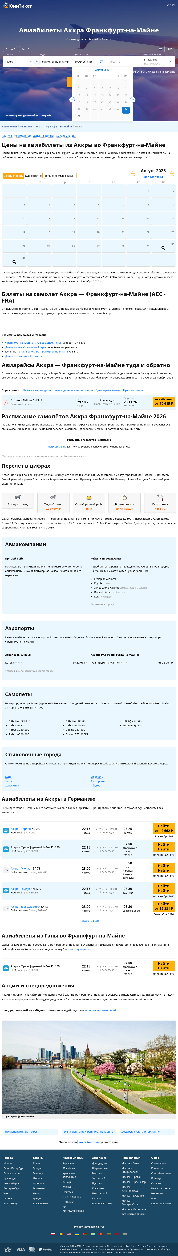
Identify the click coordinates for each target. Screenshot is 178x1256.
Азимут (67, 1187)
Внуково (97, 1173)
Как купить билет (161, 1203)
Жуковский (98, 1178)
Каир (8, 776)
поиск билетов (88, 1142)
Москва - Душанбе (133, 1195)
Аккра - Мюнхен (22, 868)
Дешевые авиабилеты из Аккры (25, 347)
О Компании (158, 1163)
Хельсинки (12, 785)
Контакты (157, 1168)
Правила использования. (141, 1249)
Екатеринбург (11, 1188)
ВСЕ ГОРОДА (10, 1203)
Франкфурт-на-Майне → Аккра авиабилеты (33, 342)
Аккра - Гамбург (22, 889)
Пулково (97, 1183)
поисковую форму (79, 949)
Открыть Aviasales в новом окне (156, 71)
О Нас (171, 4)
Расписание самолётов (16, 135)
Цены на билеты (43, 135)
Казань (7, 1198)
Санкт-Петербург (13, 1168)
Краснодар (10, 1178)
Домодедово (99, 1163)
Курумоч (97, 1198)
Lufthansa (68, 1202)
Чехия (36, 1193)
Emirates (68, 1192)
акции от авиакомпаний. (101, 1010)
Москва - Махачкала (134, 1209)
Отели (9, 49)
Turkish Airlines (72, 1197)
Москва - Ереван (131, 1176)
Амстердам (98, 781)
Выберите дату (57, 446)
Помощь (156, 1178)
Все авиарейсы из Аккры (21, 1131)
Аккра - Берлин (21, 829)
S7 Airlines (69, 1168)
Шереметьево (100, 1168)
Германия (39, 1188)
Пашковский (99, 1193)
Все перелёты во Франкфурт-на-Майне (88, 1131)
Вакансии (157, 1193)
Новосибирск (11, 1183)
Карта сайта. (159, 1249)
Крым (36, 1163)
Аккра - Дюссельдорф (26, 907)
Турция (37, 1168)
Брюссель (97, 776)
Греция (37, 1198)
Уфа (5, 1193)
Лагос (9, 781)
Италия (37, 1178)
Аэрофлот (68, 1163)
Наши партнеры (161, 1188)
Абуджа (95, 785)
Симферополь (11, 1173)
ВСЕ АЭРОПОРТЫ (102, 1203)
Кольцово (98, 1188)
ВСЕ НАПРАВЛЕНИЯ (133, 1214)
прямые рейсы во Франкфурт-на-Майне (42, 351)
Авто (24, 49)
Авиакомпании (66, 135)
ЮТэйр (67, 1182)
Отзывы (156, 1183)
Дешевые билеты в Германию (24, 356)
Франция (38, 1183)
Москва (7, 1163)
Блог (154, 1198)
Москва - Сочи (130, 1163)
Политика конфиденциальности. (114, 1249)
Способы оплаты (161, 1173)
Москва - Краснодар (134, 1182)
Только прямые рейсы (59, 175)
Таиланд (38, 1173)
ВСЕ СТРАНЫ (40, 1203)
